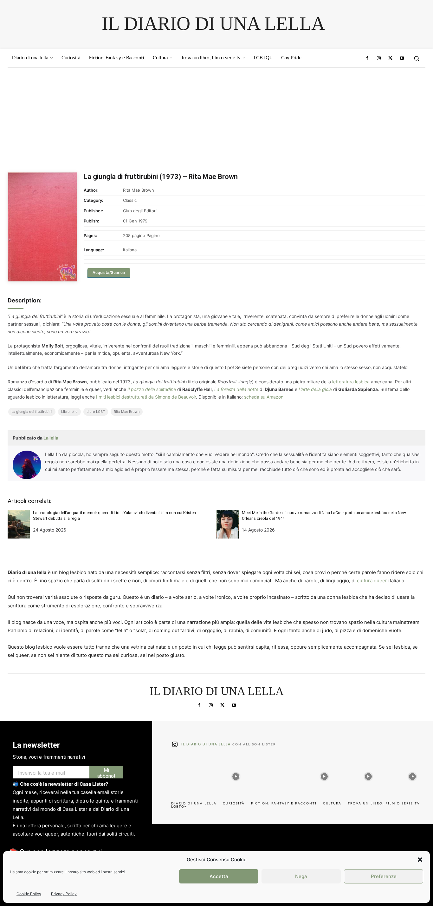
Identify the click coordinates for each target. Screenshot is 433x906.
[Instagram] (379, 58)
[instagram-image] (191, 774)
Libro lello (69, 411)
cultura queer (372, 581)
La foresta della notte (236, 389)
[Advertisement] (216, 115)
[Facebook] (367, 58)
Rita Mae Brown (126, 411)
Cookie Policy (28, 893)
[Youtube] (402, 58)
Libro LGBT (96, 411)
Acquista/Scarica (109, 272)
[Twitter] (390, 58)
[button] (420, 859)
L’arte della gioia (315, 389)
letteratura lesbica (351, 381)
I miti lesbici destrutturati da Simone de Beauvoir (146, 397)
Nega (301, 876)
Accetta (219, 876)
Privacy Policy (64, 893)
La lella (50, 437)
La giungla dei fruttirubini (31, 411)
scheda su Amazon (263, 397)
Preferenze (384, 876)
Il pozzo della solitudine (151, 389)
